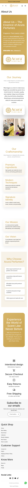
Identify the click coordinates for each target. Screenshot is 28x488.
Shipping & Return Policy (6, 453)
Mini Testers (4, 439)
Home (2, 428)
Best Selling (3, 430)
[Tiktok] (18, 478)
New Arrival (3, 432)
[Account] (22, 5)
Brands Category (5, 437)
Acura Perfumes (15, 483)
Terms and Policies (14, 486)
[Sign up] (18, 414)
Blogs (2, 465)
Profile (2, 467)
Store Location (4, 441)
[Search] (5, 5)
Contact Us (3, 449)
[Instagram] (13, 478)
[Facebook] (10, 478)
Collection (3, 435)
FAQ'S (2, 451)
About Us (3, 463)
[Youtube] (15, 478)
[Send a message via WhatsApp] (25, 483)
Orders (2, 455)
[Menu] (2, 5)
